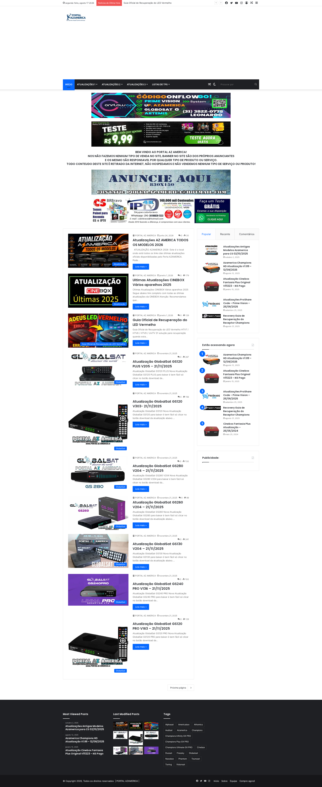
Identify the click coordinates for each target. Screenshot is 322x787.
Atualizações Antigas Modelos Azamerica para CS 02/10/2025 (236, 250)
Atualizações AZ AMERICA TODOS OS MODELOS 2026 (160, 242)
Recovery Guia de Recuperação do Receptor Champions (236, 319)
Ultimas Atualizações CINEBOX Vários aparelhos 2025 (158, 282)
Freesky (180, 753)
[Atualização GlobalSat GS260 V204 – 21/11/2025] (120, 751)
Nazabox (169, 758)
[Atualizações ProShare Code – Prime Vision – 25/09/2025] (211, 304)
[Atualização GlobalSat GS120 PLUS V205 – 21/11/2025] (120, 735)
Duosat (168, 753)
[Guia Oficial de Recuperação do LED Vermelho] (151, 726)
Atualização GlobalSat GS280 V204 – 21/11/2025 (158, 468)
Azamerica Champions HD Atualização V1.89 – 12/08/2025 (237, 266)
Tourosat (196, 758)
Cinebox (201, 747)
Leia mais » (141, 266)
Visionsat (180, 764)
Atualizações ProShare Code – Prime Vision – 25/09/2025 (237, 303)
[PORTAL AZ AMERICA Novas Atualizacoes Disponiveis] (75, 17)
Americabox (183, 724)
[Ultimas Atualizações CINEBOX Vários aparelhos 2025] (136, 726)
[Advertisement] (161, 54)
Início (68, 84)
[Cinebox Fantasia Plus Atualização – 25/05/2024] (211, 431)
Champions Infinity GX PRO (178, 736)
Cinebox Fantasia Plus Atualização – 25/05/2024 (237, 427)
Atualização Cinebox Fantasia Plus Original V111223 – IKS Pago (236, 282)
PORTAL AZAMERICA (127, 781)
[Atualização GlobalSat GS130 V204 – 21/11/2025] (136, 751)
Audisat (168, 730)
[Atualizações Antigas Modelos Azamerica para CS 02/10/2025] (211, 250)
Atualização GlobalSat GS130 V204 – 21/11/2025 (157, 546)
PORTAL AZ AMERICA (145, 235)
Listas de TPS (160, 84)
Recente (225, 234)
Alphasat (169, 724)
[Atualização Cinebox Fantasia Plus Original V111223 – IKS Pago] (211, 286)
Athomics (198, 724)
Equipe (233, 781)
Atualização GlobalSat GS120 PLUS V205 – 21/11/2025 (152, 3)
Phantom (182, 758)
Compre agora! (247, 781)
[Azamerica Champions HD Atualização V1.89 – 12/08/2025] (211, 267)
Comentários (246, 234)
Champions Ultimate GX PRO (178, 747)
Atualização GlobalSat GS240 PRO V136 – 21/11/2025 (158, 586)
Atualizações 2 (111, 84)
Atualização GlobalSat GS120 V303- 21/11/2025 (157, 404)
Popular (206, 234)
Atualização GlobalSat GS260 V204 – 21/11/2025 (158, 504)
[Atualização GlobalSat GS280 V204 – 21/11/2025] (151, 735)
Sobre (224, 781)
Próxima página (178, 687)
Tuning (168, 764)
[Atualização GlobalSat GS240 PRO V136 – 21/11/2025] (151, 750)
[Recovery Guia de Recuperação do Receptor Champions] (211, 316)
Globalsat (193, 753)
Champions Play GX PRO (177, 741)
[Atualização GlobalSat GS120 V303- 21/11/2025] (136, 738)
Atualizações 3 (136, 84)
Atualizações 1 (86, 84)
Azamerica (182, 730)
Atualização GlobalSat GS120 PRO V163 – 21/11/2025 (157, 626)
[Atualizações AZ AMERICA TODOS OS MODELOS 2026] (120, 726)
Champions (197, 730)
